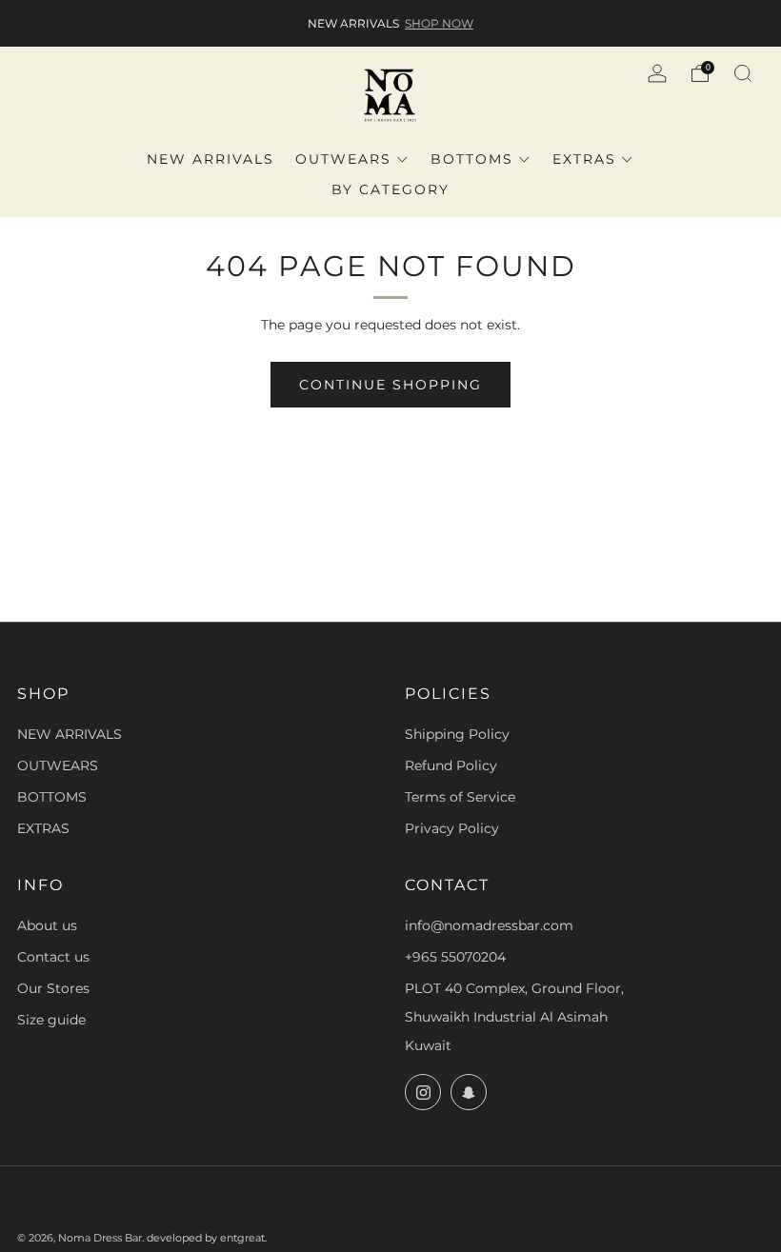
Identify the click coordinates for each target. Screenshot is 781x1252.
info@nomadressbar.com (489, 925)
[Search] (742, 73)
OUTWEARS (343, 159)
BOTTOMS (472, 159)
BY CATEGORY (390, 189)
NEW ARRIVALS (210, 159)
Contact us (53, 956)
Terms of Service (460, 796)
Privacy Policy (452, 828)
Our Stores (53, 988)
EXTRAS (584, 159)
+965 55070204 (455, 956)
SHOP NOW (439, 23)
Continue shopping (390, 384)
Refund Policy (451, 765)
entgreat (242, 1237)
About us (47, 925)
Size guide (51, 1019)
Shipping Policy (457, 734)
